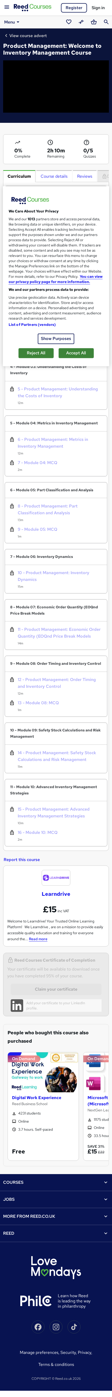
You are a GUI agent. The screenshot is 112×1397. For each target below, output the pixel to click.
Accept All (76, 353)
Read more (38, 939)
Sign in (98, 7)
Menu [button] (9, 22)
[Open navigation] (7, 7)
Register (74, 7)
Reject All (36, 353)
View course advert (28, 35)
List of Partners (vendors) (32, 324)
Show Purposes (56, 338)
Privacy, (85, 1352)
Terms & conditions (56, 1364)
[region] (56, 276)
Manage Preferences (39, 1352)
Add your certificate (42, 1003)
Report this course (22, 859)
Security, (69, 1352)
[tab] (19, 176)
